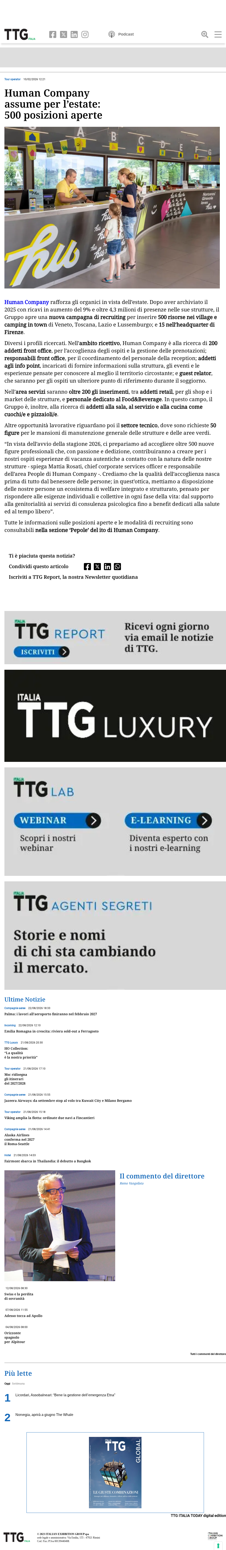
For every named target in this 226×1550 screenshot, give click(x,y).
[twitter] (62, 34)
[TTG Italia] (19, 34)
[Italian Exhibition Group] (215, 1535)
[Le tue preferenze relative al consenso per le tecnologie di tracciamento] (218, 1546)
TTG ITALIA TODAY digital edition (198, 1515)
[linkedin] (73, 34)
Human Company (26, 301)
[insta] (84, 34)
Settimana (18, 1383)
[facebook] (51, 34)
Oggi (7, 1383)
